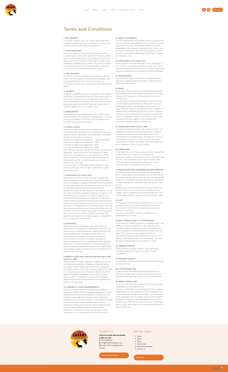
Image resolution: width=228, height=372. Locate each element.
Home (86, 9)
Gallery (104, 9)
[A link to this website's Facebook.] (204, 10)
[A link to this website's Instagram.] (208, 10)
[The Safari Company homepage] (27, 10)
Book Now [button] (140, 357)
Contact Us (141, 349)
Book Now (217, 10)
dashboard (20, 367)
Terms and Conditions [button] (110, 355)
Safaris (94, 9)
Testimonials (141, 344)
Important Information (126, 9)
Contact (141, 9)
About (113, 9)
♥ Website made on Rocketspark (35, 367)
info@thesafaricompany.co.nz (111, 343)
